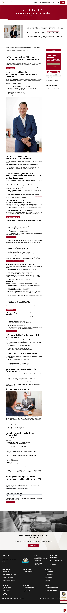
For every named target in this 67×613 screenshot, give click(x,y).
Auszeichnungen (6, 590)
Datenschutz (47, 598)
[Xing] (56, 557)
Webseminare (48, 578)
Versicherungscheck (49, 574)
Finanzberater (31, 93)
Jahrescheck (47, 575)
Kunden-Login (27, 590)
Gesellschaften (48, 573)
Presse (4, 593)
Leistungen (35, 2)
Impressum (42, 598)
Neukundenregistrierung (29, 587)
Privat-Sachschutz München (51, 590)
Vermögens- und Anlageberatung (52, 88)
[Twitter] (53, 557)
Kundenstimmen (6, 591)
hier (41, 471)
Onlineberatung (48, 577)
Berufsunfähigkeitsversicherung (53, 31)
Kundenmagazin (48, 581)
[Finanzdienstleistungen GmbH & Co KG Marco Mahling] (10, 2)
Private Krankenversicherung (51, 85)
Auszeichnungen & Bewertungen (44, 2)
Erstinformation (53, 598)
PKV (21, 190)
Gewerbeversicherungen (13, 247)
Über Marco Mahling (7, 587)
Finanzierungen (37, 298)
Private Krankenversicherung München (53, 588)
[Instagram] (56, 72)
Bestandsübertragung (28, 591)
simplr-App (26, 588)
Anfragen (7, 451)
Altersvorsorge (48, 82)
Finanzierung (5, 575)
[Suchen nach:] (53, 48)
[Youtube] (51, 72)
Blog (58, 2)
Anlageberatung (11, 316)
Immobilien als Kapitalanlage (51, 77)
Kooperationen (6, 594)
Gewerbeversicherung (28, 571)
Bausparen (5, 573)
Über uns (5, 588)
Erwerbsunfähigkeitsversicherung (14, 210)
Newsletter (47, 580)
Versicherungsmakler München (51, 587)
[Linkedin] (59, 72)
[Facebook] (48, 72)
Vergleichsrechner (49, 571)
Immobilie (28, 270)
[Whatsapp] (53, 72)
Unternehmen (53, 2)
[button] (41, 52)
